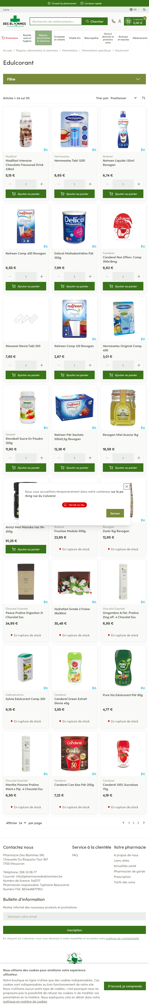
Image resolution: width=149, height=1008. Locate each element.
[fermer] (126, 486)
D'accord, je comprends (125, 986)
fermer (115, 513)
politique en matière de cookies (25, 1001)
